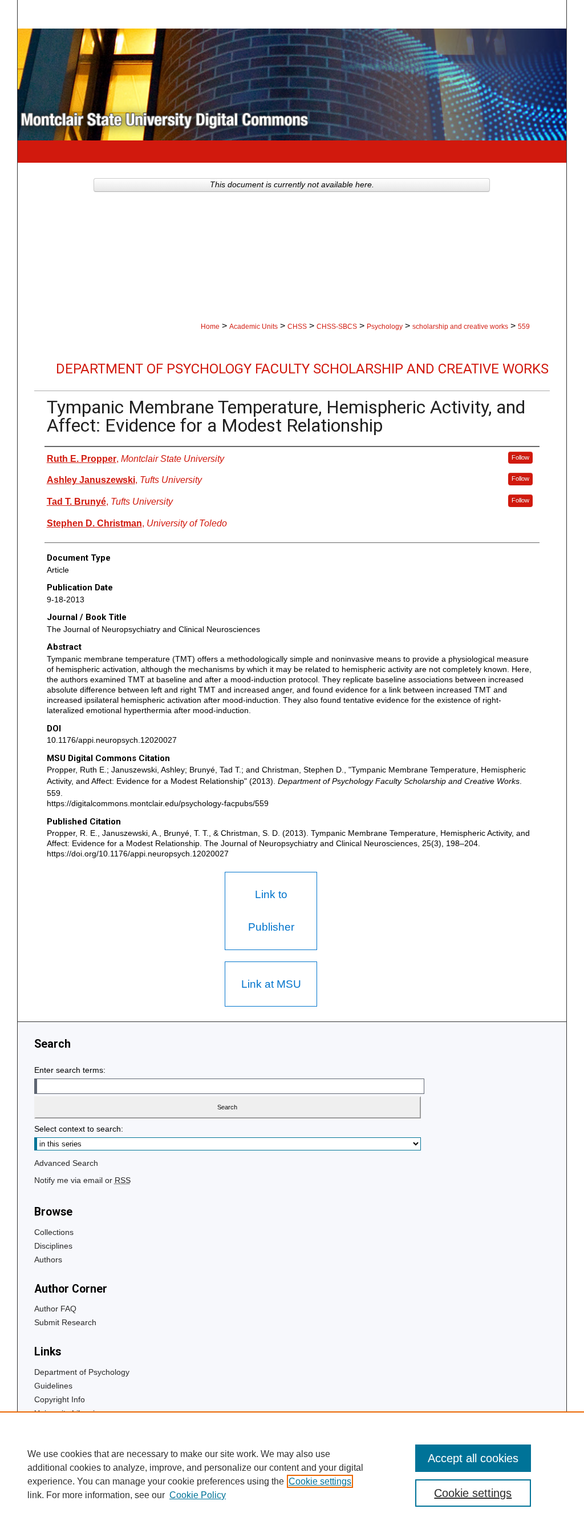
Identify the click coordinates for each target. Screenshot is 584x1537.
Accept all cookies (473, 1458)
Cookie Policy (197, 1495)
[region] (292, 1474)
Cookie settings (320, 1481)
